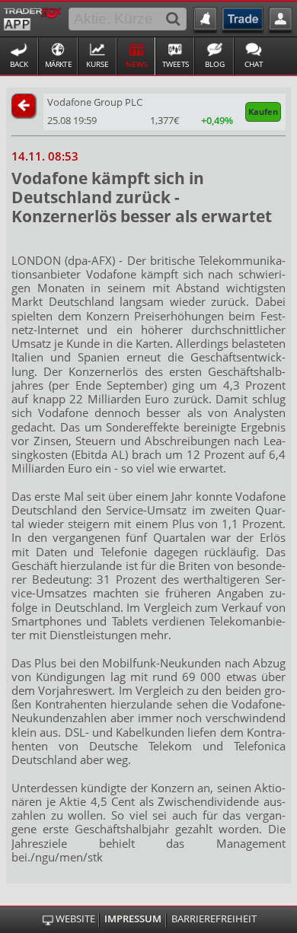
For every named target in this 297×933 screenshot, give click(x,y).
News (136, 64)
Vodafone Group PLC (94, 102)
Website (75, 919)
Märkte (58, 64)
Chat (253, 64)
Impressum (132, 919)
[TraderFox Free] (32, 17)
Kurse (97, 64)
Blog (215, 64)
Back (19, 64)
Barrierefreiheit (214, 919)
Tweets (175, 64)
